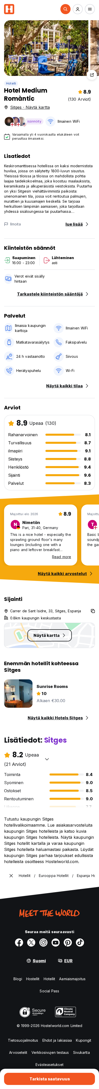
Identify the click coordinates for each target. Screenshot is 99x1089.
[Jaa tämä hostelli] (92, 75)
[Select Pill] (65, 9)
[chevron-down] (47, 759)
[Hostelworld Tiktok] (80, 942)
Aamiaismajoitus (72, 979)
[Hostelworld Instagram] (43, 942)
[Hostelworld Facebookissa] (19, 942)
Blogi (17, 979)
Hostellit (33, 979)
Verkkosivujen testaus (50, 1052)
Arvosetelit (18, 1052)
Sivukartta (81, 1052)
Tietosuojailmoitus (23, 1040)
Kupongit (83, 1040)
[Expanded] (11, 876)
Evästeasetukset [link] (49, 1064)
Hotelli (11, 83)
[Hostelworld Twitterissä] (31, 942)
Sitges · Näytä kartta (30, 107)
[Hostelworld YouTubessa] (56, 942)
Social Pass (49, 991)
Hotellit (49, 979)
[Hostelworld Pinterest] (68, 942)
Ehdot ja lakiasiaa (57, 1040)
